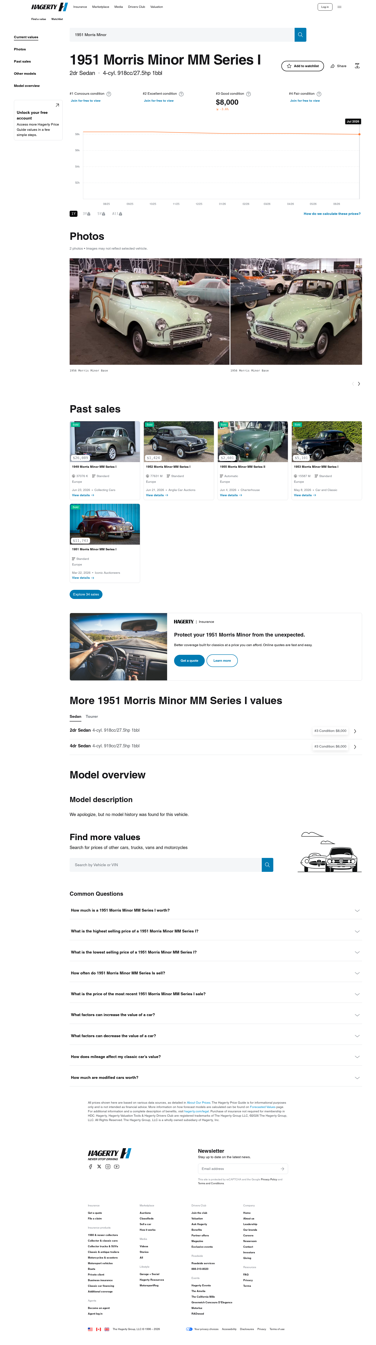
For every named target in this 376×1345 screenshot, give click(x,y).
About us (248, 1218)
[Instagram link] (108, 1166)
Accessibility (229, 1329)
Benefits (196, 1229)
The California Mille (203, 1296)
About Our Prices (198, 1102)
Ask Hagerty (199, 1224)
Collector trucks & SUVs (103, 1246)
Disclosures (247, 1329)
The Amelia (198, 1291)
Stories (144, 1251)
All (141, 1257)
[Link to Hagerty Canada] (98, 1329)
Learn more (222, 660)
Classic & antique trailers (103, 1251)
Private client (96, 1274)
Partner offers (200, 1235)
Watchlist (57, 19)
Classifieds (147, 1218)
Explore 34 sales (86, 594)
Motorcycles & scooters (103, 1257)
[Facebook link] (90, 1166)
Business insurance (100, 1280)
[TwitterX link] (99, 1166)
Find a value (38, 19)
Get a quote (189, 660)
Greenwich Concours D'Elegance (211, 1302)
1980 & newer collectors (103, 1235)
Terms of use (277, 1329)
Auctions (145, 1212)
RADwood (197, 1313)
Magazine (197, 1241)
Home (247, 1212)
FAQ (245, 1274)
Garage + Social (149, 1274)
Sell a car (145, 1224)
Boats (91, 1268)
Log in (325, 6)
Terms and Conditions (211, 1183)
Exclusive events (202, 1246)
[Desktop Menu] (339, 7)
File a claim (95, 1218)
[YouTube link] (116, 1166)
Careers (248, 1235)
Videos (144, 1246)
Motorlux (196, 1308)
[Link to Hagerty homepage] (109, 1154)
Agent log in (95, 1313)
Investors (249, 1252)
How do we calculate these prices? (332, 214)
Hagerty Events (201, 1285)
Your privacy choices (206, 1329)
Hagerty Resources (152, 1279)
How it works (148, 1229)
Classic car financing (101, 1285)
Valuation (197, 1218)
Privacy (248, 1280)
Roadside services (203, 1263)
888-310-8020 (199, 1268)
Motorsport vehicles (100, 1263)
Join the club (199, 1212)
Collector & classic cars (103, 1240)
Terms (247, 1285)
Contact (248, 1246)
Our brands (250, 1229)
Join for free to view (86, 100)
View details (81, 495)
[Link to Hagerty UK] (106, 1329)
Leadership (250, 1224)
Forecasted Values (262, 1107)
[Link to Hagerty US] (90, 1329)
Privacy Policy (269, 1179)
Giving (247, 1258)
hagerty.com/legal (196, 1111)
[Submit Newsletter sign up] (282, 1168)
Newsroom (250, 1241)
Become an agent (99, 1308)
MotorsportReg (149, 1285)
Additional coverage (100, 1291)
